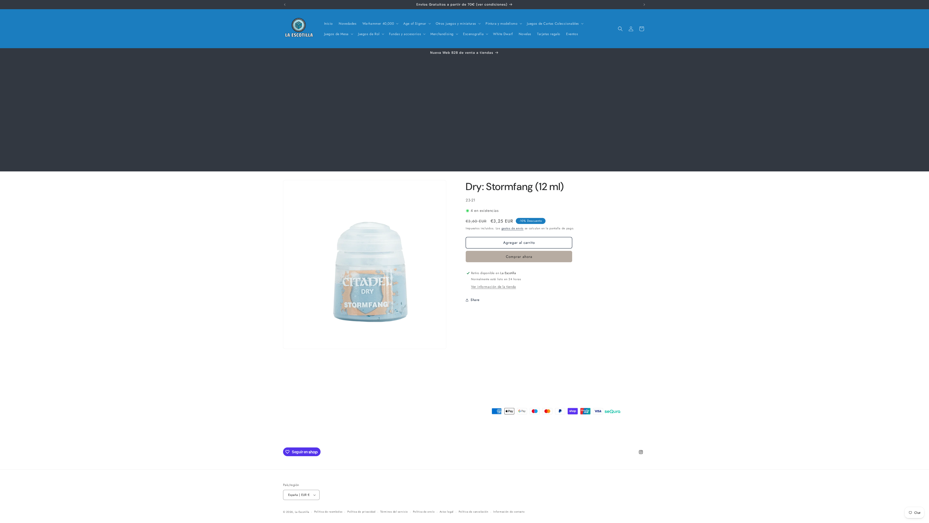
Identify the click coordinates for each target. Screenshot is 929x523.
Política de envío (424, 512)
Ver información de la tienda (493, 286)
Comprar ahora (519, 256)
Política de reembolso (328, 512)
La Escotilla (302, 512)
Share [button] (475, 299)
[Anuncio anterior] (284, 4)
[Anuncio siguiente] (644, 4)
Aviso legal (447, 512)
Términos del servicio (394, 512)
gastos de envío (513, 228)
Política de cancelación (473, 512)
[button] (380, 23)
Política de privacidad (361, 512)
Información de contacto (508, 512)
